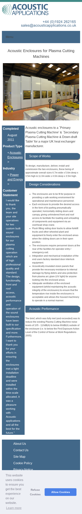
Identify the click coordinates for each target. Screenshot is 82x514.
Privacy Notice (23, 469)
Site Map (19, 456)
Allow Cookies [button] (60, 492)
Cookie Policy (22, 463)
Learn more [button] (14, 508)
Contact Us (20, 450)
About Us (19, 443)
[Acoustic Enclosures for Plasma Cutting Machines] (41, 94)
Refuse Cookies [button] (35, 492)
